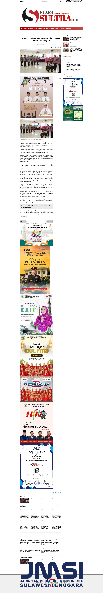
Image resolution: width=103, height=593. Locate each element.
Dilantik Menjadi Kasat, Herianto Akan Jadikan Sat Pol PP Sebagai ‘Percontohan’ (74, 74)
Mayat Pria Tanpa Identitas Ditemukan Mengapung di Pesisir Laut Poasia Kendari (24, 527)
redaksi (37, 43)
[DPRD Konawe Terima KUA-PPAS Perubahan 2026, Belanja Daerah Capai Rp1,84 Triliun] (56, 511)
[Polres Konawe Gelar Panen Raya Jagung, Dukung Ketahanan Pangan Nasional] (56, 500)
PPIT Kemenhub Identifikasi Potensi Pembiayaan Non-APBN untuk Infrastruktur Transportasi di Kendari (35, 527)
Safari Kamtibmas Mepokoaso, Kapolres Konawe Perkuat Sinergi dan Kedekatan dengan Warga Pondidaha (35, 516)
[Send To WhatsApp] (60, 47)
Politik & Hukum (41, 28)
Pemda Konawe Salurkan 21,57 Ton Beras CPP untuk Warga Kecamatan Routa (24, 516)
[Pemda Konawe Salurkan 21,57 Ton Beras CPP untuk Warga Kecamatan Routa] (24, 511)
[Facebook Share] (53, 47)
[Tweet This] (56, 47)
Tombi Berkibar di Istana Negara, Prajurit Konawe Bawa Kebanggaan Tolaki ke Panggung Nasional (56, 527)
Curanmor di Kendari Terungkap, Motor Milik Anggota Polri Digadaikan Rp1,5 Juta (24, 505)
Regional (35, 28)
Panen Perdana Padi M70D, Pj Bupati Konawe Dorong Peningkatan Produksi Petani (73, 59)
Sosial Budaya (68, 28)
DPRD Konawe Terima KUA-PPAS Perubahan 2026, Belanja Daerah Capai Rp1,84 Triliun (56, 516)
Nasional (25, 28)
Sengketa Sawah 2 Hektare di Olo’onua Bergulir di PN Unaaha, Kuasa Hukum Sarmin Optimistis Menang (45, 505)
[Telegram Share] (58, 47)
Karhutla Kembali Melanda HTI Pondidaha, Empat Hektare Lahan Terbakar (45, 527)
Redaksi (68, 1)
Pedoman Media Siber (76, 1)
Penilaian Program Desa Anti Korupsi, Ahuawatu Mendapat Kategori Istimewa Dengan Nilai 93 (73, 65)
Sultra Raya (30, 28)
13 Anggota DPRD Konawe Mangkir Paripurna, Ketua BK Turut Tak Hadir (45, 516)
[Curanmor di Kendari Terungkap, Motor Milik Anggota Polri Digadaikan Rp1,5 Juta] (24, 500)
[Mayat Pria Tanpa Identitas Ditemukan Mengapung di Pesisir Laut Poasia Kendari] (24, 522)
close (53, 557)
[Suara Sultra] (51, 14)
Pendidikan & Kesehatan (59, 28)
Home (22, 28)
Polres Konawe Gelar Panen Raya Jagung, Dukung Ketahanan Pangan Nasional (56, 505)
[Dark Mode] (82, 1)
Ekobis (47, 28)
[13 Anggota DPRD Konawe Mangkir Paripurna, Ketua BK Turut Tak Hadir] (46, 511)
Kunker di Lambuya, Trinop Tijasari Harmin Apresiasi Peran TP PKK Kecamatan (74, 70)
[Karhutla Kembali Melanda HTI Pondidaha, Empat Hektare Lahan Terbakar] (46, 522)
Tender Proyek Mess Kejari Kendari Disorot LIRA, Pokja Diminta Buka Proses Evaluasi (35, 505)
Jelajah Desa (51, 28)
